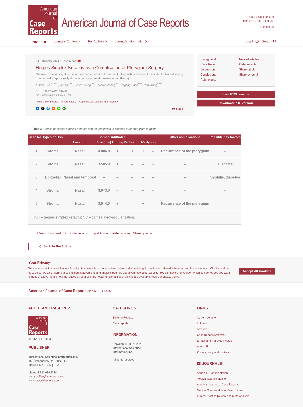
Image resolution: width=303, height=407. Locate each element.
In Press (202, 323)
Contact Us (267, 26)
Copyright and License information (97, 101)
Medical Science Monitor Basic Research (221, 390)
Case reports (120, 323)
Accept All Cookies (257, 271)
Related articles (249, 59)
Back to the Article (57, 246)
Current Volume (206, 317)
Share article (247, 69)
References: (208, 79)
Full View (39, 233)
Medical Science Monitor (212, 378)
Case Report (208, 64)
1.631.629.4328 (265, 17)
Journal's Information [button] (130, 41)
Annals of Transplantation (212, 373)
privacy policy (171, 276)
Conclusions (208, 74)
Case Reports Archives (210, 335)
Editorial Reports (123, 317)
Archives (202, 329)
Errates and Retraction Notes (214, 340)
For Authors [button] (96, 41)
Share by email (248, 74)
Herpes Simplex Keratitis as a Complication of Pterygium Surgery (100, 67)
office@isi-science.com (51, 376)
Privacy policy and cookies (213, 352)
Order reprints (248, 64)
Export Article (99, 233)
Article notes (68, 101)
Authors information (46, 101)
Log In (251, 41)
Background (208, 59)
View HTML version (235, 94)
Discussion (208, 69)
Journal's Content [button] (66, 41)
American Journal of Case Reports (217, 384)
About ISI (202, 346)
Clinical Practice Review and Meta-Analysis (223, 396)
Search (267, 41)
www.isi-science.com (48, 380)
